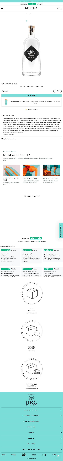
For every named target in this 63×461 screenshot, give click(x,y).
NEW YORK (31, 444)
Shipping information (8, 139)
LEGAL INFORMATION (31, 421)
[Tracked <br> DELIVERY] (31, 331)
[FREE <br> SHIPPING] (31, 293)
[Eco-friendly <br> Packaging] (31, 369)
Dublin (31, 438)
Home (27, 14)
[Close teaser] (58, 238)
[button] (61, 230)
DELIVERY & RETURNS (31, 415)
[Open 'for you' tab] (58, 456)
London (31, 432)
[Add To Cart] (22, 221)
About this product (7, 115)
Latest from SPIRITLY (31, 449)
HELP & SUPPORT (31, 410)
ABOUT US (31, 427)
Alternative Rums (33, 14)
